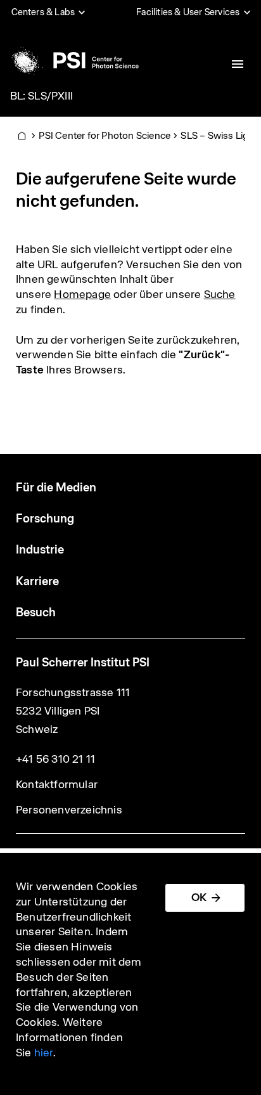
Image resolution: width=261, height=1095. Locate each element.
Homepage (82, 294)
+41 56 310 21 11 (55, 759)
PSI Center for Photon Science (104, 135)
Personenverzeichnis (69, 809)
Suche (220, 294)
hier (43, 1052)
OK (199, 897)
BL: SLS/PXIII (41, 95)
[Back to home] (73, 60)
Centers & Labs (43, 12)
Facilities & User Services (187, 12)
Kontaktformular (57, 784)
